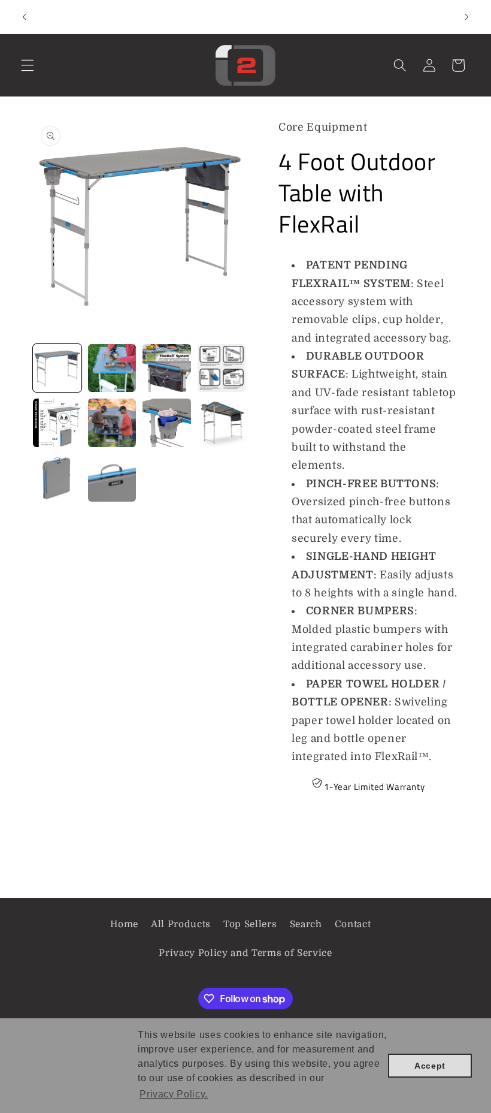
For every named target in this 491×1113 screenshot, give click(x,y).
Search (306, 924)
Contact (353, 924)
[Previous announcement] (24, 17)
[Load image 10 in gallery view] (112, 478)
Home (124, 924)
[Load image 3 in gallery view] (167, 368)
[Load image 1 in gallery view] (57, 368)
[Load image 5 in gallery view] (57, 423)
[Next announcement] (466, 17)
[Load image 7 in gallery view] (167, 423)
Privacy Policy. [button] (174, 1094)
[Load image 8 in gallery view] (222, 423)
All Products (181, 924)
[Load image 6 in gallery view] (112, 423)
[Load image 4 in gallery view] (222, 368)
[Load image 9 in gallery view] (57, 478)
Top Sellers (250, 924)
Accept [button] (429, 1065)
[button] (27, 65)
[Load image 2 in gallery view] (112, 368)
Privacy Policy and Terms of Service (245, 953)
